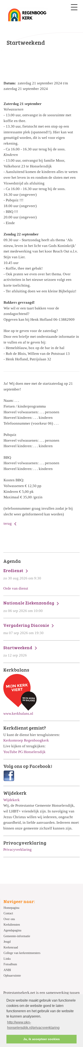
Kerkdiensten (12, 924)
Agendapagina (12, 930)
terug (8, 523)
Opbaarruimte (12, 975)
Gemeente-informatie (17, 936)
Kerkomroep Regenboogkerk (26, 740)
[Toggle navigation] (74, 7)
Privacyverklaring (17, 849)
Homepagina (11, 907)
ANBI (7, 970)
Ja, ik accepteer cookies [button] (41, 1039)
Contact (8, 913)
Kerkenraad (11, 947)
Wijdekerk (11, 800)
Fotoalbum (10, 964)
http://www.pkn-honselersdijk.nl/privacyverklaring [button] (33, 1025)
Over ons (9, 919)
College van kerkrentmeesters (22, 953)
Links (7, 958)
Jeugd (7, 941)
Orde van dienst (15, 588)
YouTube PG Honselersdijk (24, 752)
